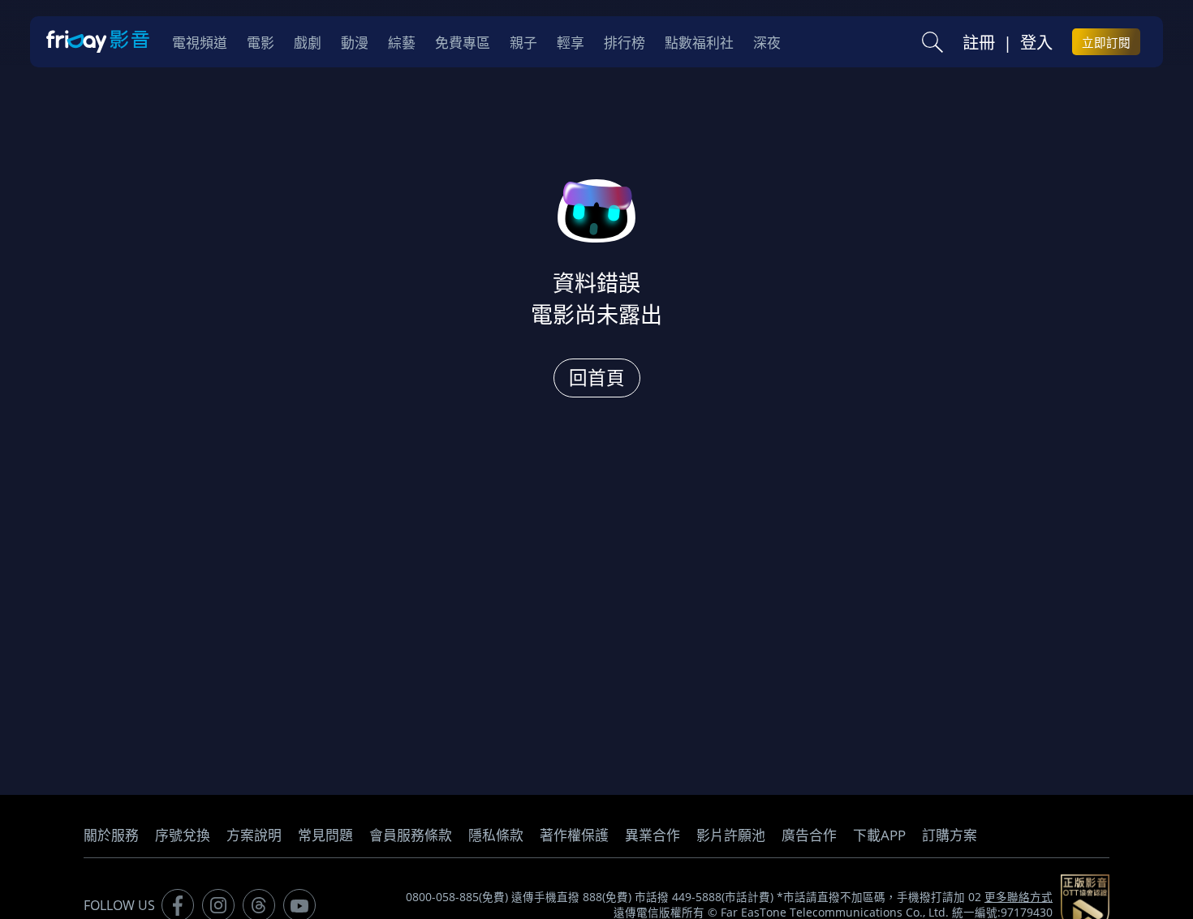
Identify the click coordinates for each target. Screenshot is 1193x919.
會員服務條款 (410, 835)
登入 (1036, 42)
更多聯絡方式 (1018, 897)
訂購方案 (949, 835)
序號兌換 (182, 835)
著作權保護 (574, 835)
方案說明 (254, 835)
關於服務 (111, 835)
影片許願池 (730, 835)
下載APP (879, 835)
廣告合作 (809, 835)
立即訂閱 (1106, 42)
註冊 (979, 42)
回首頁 (597, 377)
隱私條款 (495, 835)
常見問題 (325, 835)
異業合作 (652, 835)
